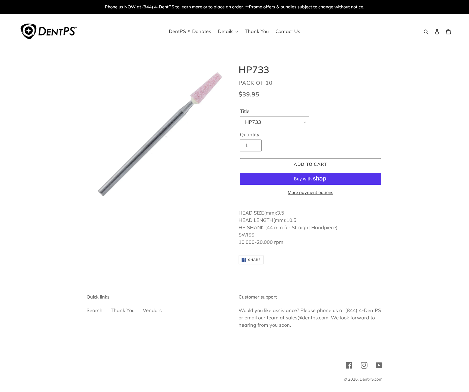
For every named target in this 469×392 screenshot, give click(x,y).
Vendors (152, 310)
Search (95, 310)
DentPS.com (371, 379)
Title (244, 111)
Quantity (249, 134)
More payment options (310, 192)
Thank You (123, 310)
